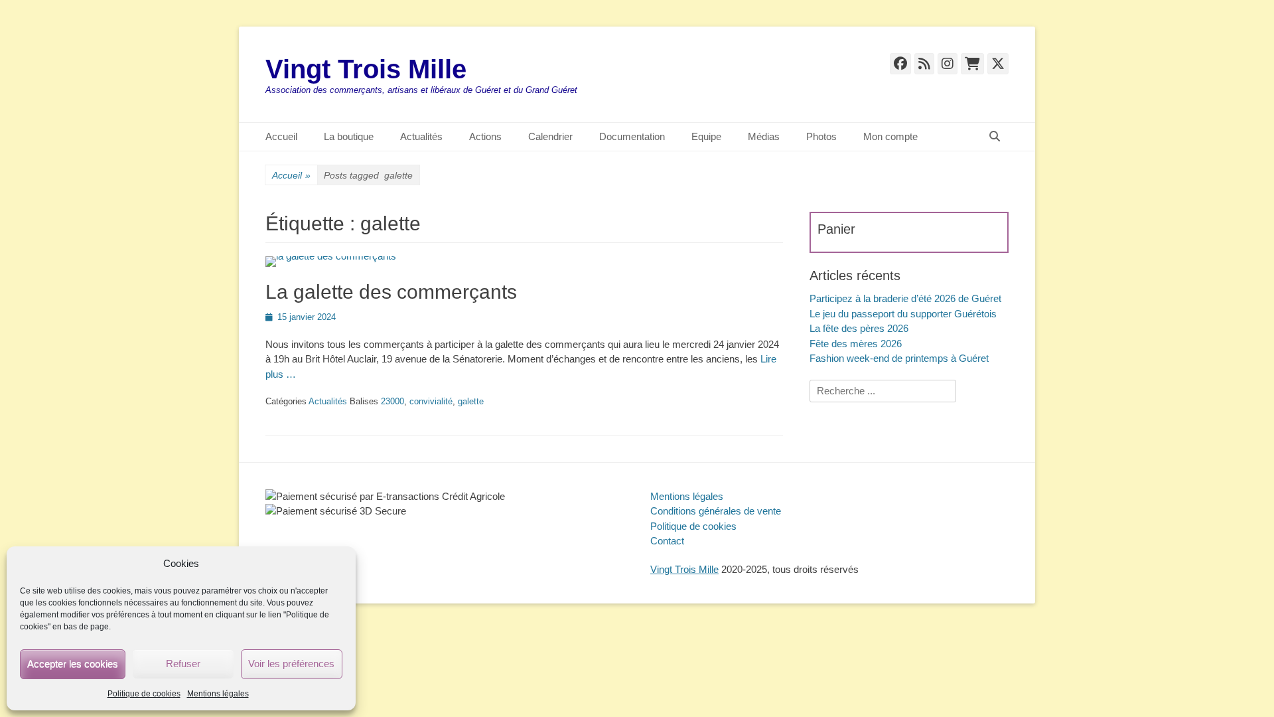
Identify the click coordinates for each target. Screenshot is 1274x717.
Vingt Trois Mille (365, 69)
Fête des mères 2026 (856, 343)
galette (471, 401)
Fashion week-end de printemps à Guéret (899, 358)
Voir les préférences (291, 663)
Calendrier (550, 136)
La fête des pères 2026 (859, 328)
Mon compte (890, 136)
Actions (485, 136)
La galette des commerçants (391, 292)
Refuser (183, 663)
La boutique (349, 136)
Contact (667, 540)
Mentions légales (218, 693)
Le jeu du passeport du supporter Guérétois (903, 313)
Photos (821, 136)
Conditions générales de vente (715, 511)
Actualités (421, 136)
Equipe (706, 136)
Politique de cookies (143, 693)
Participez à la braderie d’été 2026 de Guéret (905, 298)
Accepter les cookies (72, 663)
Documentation (632, 136)
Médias (764, 136)
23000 (392, 401)
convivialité (431, 401)
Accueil (281, 136)
